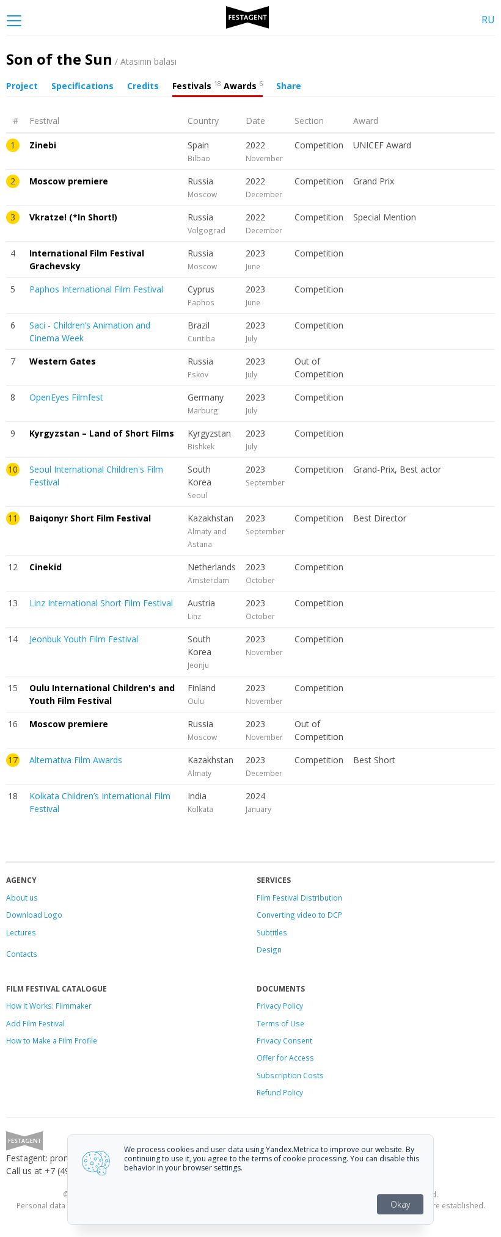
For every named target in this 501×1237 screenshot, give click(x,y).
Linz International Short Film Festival (101, 603)
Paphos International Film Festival (96, 289)
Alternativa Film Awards (75, 760)
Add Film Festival (35, 1023)
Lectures (21, 932)
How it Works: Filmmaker (49, 1005)
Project (22, 86)
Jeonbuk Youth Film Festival (83, 639)
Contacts (21, 954)
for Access (294, 1057)
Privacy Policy (280, 1005)
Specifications (82, 86)
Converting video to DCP (299, 915)
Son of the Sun (91, 59)
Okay (400, 1204)
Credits (143, 86)
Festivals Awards (217, 85)
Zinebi (42, 145)
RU (488, 19)
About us (22, 897)
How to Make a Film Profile (51, 1040)
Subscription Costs (290, 1075)
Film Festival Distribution (299, 897)
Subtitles (272, 932)
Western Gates (62, 361)
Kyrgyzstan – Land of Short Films (101, 433)
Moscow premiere (68, 181)
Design (269, 949)
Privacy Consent (284, 1040)
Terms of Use (280, 1023)
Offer (266, 1057)
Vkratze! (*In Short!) (73, 217)
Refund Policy (280, 1092)
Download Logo (34, 915)
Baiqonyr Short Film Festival (90, 518)
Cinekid (45, 567)
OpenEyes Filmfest (66, 397)
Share (288, 86)
